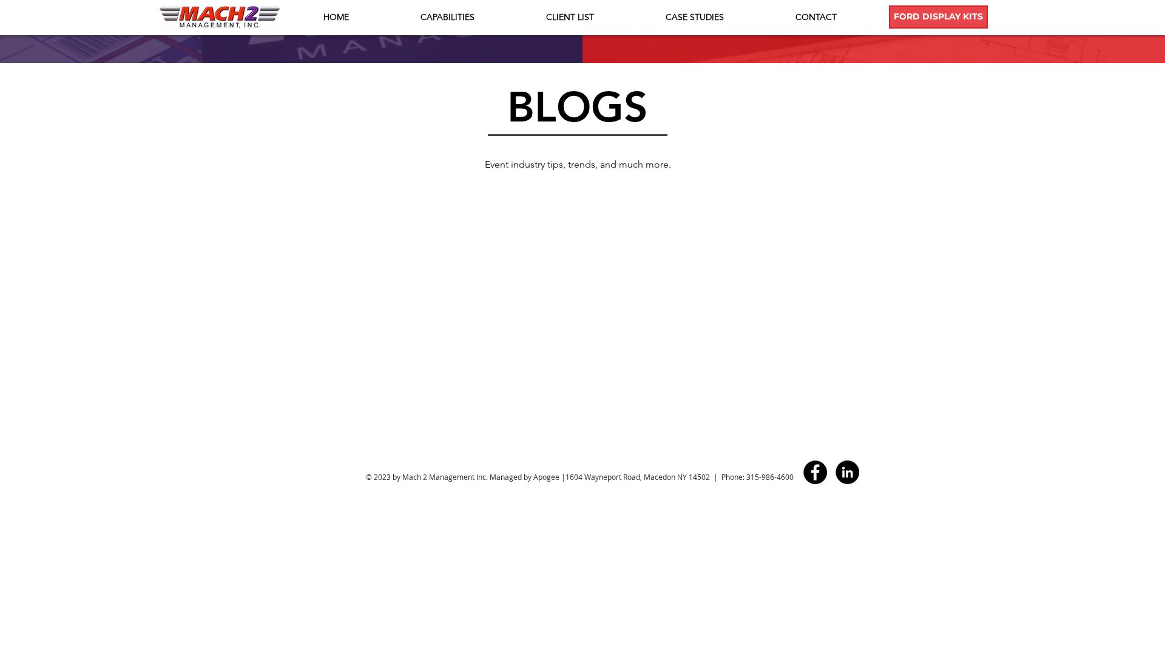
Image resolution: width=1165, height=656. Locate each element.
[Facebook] (815, 472)
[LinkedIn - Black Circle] (847, 472)
